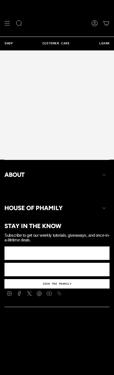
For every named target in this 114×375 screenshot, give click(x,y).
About (14, 174)
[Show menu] (7, 23)
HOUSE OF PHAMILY (33, 208)
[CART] (106, 23)
